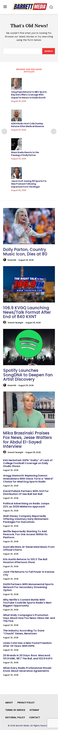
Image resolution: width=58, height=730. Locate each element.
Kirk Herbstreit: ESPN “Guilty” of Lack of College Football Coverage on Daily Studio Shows (27, 463)
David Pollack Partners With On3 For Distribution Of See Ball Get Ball (26, 492)
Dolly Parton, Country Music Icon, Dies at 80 (25, 252)
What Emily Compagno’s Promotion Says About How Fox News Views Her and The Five (29, 618)
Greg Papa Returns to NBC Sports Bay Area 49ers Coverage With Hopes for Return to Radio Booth (29, 94)
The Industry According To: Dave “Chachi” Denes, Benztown (23, 632)
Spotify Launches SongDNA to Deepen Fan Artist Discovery (28, 375)
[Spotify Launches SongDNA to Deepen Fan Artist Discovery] (29, 347)
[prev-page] (4, 131)
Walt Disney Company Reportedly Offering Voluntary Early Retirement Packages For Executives (25, 519)
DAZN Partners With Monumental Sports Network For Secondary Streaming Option (28, 587)
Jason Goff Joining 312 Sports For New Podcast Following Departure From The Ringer (29, 183)
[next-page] (53, 131)
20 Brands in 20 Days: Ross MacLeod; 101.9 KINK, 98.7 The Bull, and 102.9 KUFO (27, 657)
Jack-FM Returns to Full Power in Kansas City (28, 573)
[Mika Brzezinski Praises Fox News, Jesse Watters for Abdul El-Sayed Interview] (29, 410)
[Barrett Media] (29, 6)
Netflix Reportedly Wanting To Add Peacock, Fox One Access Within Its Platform (25, 534)
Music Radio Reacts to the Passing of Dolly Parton (25, 154)
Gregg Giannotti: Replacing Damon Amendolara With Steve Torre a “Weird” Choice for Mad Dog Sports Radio (28, 478)
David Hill (12, 260)
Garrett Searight (15, 322)
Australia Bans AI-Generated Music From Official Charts (29, 548)
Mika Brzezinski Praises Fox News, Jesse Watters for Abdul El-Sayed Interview (27, 439)
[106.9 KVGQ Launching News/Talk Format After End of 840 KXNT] (29, 284)
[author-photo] (5, 259)
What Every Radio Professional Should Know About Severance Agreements (27, 669)
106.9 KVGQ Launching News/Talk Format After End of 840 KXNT (27, 312)
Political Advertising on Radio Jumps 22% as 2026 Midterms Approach (26, 505)
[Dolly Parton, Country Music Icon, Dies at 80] (29, 226)
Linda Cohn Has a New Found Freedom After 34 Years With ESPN (27, 644)
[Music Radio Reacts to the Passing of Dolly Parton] (16, 144)
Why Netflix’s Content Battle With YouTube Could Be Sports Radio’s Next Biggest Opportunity (27, 602)
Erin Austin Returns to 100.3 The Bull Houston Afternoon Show (25, 560)
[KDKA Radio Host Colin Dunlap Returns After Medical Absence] (16, 115)
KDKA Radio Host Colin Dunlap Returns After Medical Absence (27, 125)
